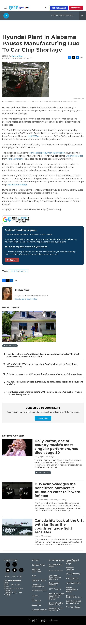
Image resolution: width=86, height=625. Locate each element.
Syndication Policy (73, 583)
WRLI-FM (8, 591)
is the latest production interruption (47, 153)
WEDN (12, 585)
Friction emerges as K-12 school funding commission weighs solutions (44, 374)
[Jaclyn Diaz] (7, 293)
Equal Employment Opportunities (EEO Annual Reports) (56, 596)
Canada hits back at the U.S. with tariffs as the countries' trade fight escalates (59, 526)
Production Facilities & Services (73, 596)
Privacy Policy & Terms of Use (55, 610)
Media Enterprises (39, 591)
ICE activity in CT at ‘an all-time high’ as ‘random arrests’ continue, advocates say (42, 365)
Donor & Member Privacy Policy (56, 604)
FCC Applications (72, 579)
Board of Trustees (39, 580)
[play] (6, 15)
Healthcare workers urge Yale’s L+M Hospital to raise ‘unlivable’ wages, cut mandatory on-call (44, 393)
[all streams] (82, 15)
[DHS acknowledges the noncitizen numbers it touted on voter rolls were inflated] (17, 490)
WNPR (15, 589)
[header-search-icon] (46, 8)
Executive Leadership (36, 570)
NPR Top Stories (18, 271)
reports (17, 184)
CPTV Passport (55, 589)
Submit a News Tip (39, 610)
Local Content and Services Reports (73, 602)
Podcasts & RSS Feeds (55, 566)
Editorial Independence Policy (72, 589)
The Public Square (73, 607)
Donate (76, 8)
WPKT (20, 589)
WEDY (6, 587)
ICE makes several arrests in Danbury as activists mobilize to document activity (45, 383)
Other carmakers (74, 156)
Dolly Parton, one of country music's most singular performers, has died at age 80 (56, 447)
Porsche (19, 159)
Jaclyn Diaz (17, 56)
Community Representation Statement (55, 577)
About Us (35, 560)
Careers (35, 596)
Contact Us (36, 600)
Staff (34, 576)
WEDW (17, 585)
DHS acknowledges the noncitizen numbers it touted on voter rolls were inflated (57, 490)
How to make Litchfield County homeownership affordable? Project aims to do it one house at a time (43, 355)
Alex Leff (38, 536)
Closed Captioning (73, 574)
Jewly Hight (39, 457)
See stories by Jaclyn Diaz (26, 299)
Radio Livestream (56, 571)
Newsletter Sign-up (56, 560)
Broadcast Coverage (70, 569)
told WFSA (33, 136)
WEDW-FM (8, 589)
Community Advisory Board (38, 586)
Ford (10, 159)
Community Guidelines (54, 584)
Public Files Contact (10, 593)
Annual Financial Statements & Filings (72, 562)
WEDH (6, 585)
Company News (38, 565)
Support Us (36, 605)
